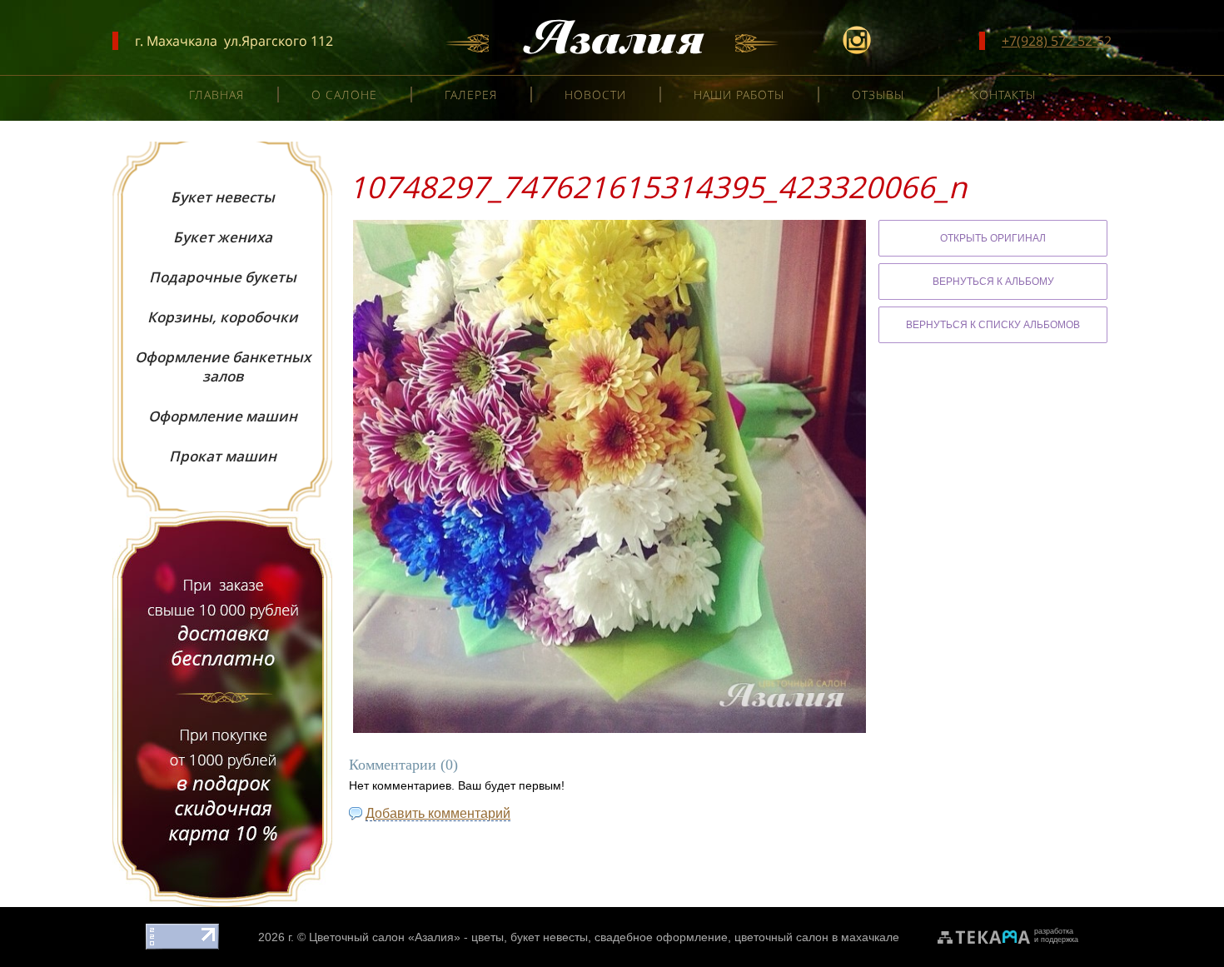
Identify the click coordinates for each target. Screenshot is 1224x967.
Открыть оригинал (993, 238)
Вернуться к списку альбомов (993, 325)
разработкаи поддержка (1056, 935)
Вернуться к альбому (993, 281)
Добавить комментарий (438, 813)
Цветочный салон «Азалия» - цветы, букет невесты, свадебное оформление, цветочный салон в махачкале (604, 937)
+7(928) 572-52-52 (1057, 41)
